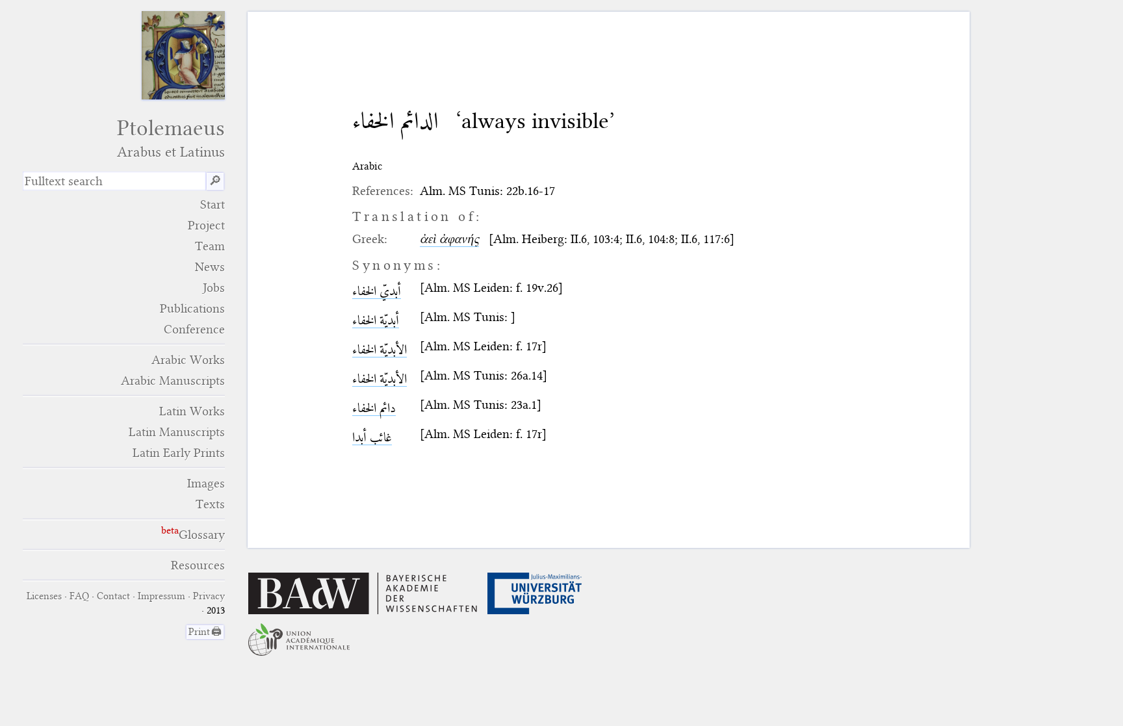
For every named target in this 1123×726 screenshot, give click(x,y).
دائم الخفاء (374, 407)
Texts (210, 504)
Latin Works (192, 411)
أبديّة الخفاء (375, 320)
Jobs (214, 287)
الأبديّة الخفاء (379, 349)
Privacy (209, 596)
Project (206, 225)
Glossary (202, 534)
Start (212, 204)
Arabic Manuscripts (173, 380)
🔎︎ (215, 181)
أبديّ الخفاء (376, 290)
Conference (194, 329)
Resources (198, 565)
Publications (192, 308)
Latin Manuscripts (177, 431)
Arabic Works (188, 359)
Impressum (161, 596)
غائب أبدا (372, 437)
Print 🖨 (205, 632)
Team (210, 246)
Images (206, 483)
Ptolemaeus (171, 138)
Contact (113, 596)
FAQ (79, 596)
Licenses (44, 596)
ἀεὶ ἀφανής (449, 238)
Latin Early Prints (179, 452)
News (210, 266)
